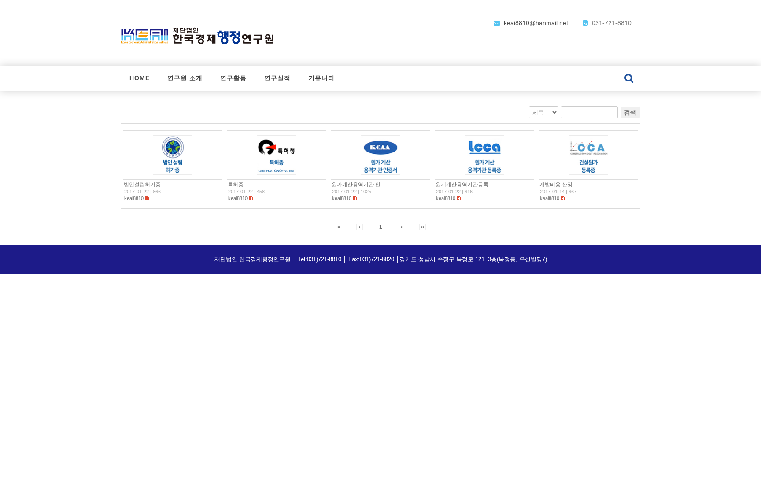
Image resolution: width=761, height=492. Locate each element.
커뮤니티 (321, 78)
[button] (134, 198)
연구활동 (233, 78)
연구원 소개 (185, 78)
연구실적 (277, 78)
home (139, 78)
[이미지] (172, 155)
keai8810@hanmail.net (535, 22)
